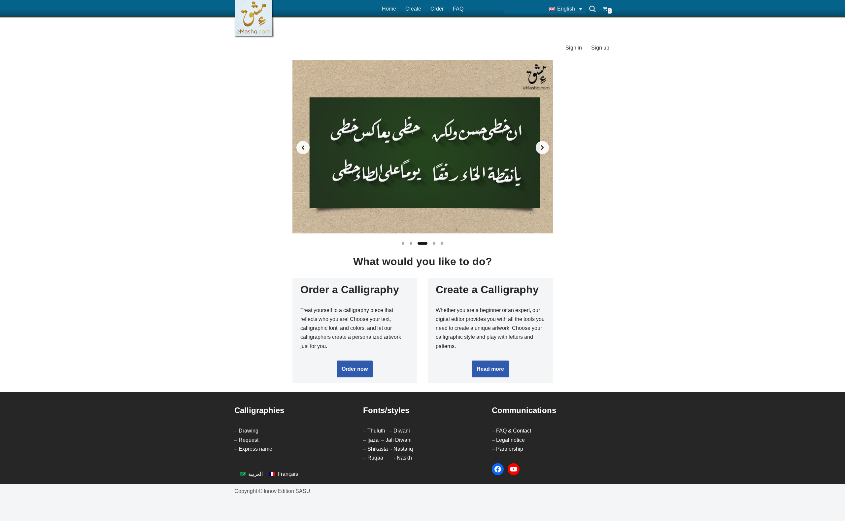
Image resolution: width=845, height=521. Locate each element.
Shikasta (377, 449)
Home (389, 9)
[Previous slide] (303, 147)
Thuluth (376, 431)
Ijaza (373, 440)
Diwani (401, 431)
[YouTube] (514, 469)
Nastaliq (403, 449)
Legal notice (510, 440)
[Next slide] (542, 147)
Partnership (509, 449)
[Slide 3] (422, 243)
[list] (422, 148)
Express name (255, 449)
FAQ (458, 9)
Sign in (573, 48)
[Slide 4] (434, 243)
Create (413, 9)
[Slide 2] (411, 243)
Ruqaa (375, 458)
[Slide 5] (442, 243)
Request (248, 440)
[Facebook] (498, 469)
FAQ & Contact (513, 431)
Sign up (600, 48)
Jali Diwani (399, 440)
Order (437, 9)
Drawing (248, 431)
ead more (490, 369)
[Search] (592, 9)
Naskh (404, 458)
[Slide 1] (403, 243)
